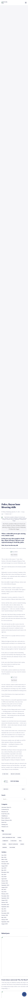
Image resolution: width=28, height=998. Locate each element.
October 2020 (4, 915)
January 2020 (4, 919)
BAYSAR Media (15, 781)
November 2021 (5, 904)
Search (3, 822)
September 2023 (5, 885)
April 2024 (4, 878)
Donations (3, 811)
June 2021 (3, 911)
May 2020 (3, 917)
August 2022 (4, 900)
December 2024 (5, 872)
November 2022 (5, 896)
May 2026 (3, 857)
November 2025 (5, 863)
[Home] (4, 2)
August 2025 (4, 865)
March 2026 (4, 859)
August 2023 (4, 887)
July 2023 (3, 889)
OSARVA (3, 816)
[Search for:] (14, 799)
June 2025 (3, 868)
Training (3, 824)
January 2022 (4, 902)
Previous (6, 789)
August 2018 (4, 923)
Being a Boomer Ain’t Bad (8, 837)
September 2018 (5, 921)
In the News (4, 813)
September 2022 (5, 898)
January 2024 (4, 880)
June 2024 (3, 876)
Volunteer (3, 826)
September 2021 (5, 906)
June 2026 (3, 855)
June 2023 (3, 891)
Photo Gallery (4, 818)
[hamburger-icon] (26, 2)
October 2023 (4, 883)
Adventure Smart (5, 807)
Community (4, 809)
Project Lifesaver (5, 820)
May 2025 (3, 870)
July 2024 (3, 874)
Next (23, 789)
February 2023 (4, 893)
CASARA (19, 837)
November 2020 (5, 913)
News (20, 840)
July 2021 (3, 908)
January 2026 (4, 861)
